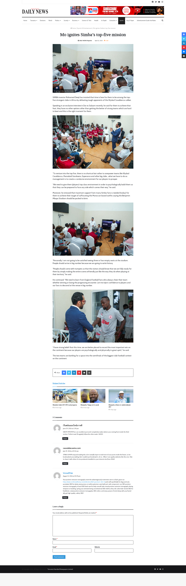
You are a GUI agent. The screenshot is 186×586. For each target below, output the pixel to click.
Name (55, 539)
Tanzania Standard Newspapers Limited (60, 569)
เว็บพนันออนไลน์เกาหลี (72, 425)
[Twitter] (69, 373)
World (50, 20)
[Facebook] (64, 373)
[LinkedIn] (74, 373)
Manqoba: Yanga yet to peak (90, 405)
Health (96, 20)
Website (97, 547)
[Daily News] (35, 11)
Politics (57, 20)
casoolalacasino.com (72, 448)
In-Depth (104, 20)
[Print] (89, 373)
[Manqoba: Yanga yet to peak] (93, 396)
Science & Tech (86, 20)
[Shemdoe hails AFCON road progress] (65, 396)
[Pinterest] (79, 373)
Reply (65, 438)
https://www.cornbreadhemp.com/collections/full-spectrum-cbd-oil (84, 482)
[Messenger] (184, 52)
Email (55, 547)
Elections (43, 20)
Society (66, 20)
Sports (122, 20)
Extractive (112, 20)
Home (25, 20)
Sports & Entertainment (84, 28)
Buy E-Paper (130, 20)
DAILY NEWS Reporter (85, 40)
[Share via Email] (84, 373)
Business (75, 20)
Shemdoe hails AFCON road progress (65, 405)
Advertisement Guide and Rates (146, 20)
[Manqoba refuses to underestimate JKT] (121, 396)
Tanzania (33, 20)
